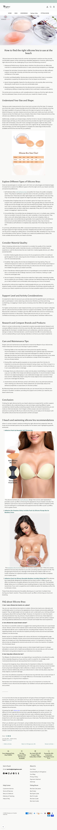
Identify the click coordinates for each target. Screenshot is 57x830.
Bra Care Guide (34, 801)
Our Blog (32, 774)
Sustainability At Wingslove (38, 772)
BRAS (16, 13)
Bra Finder (33, 791)
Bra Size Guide (34, 798)
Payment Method (35, 779)
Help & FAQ (6, 798)
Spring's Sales (34, 13)
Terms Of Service (8, 791)
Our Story (33, 769)
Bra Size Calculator (35, 788)
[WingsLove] (6, 6)
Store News (9, 740)
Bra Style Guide (34, 793)
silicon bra (17, 710)
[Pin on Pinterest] (10, 736)
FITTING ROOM (45, 13)
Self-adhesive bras (21, 192)
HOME (10, 13)
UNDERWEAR (24, 13)
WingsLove (9, 813)
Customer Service (8, 788)
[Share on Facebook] (8, 736)
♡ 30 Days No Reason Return (28, 1)
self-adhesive (24, 500)
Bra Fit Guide (34, 796)
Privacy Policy (34, 776)
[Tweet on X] (6, 736)
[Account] (47, 7)
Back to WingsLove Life (28, 744)
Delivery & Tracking (8, 796)
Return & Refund (8, 793)
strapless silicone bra (14, 567)
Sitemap (32, 781)
